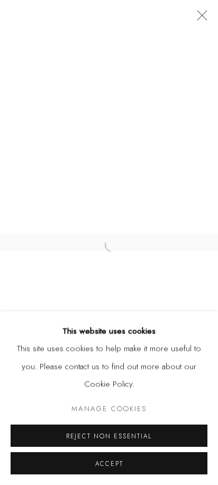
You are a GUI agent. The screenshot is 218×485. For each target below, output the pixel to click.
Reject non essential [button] (109, 435)
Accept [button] (109, 463)
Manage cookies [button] (108, 408)
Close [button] (199, 19)
